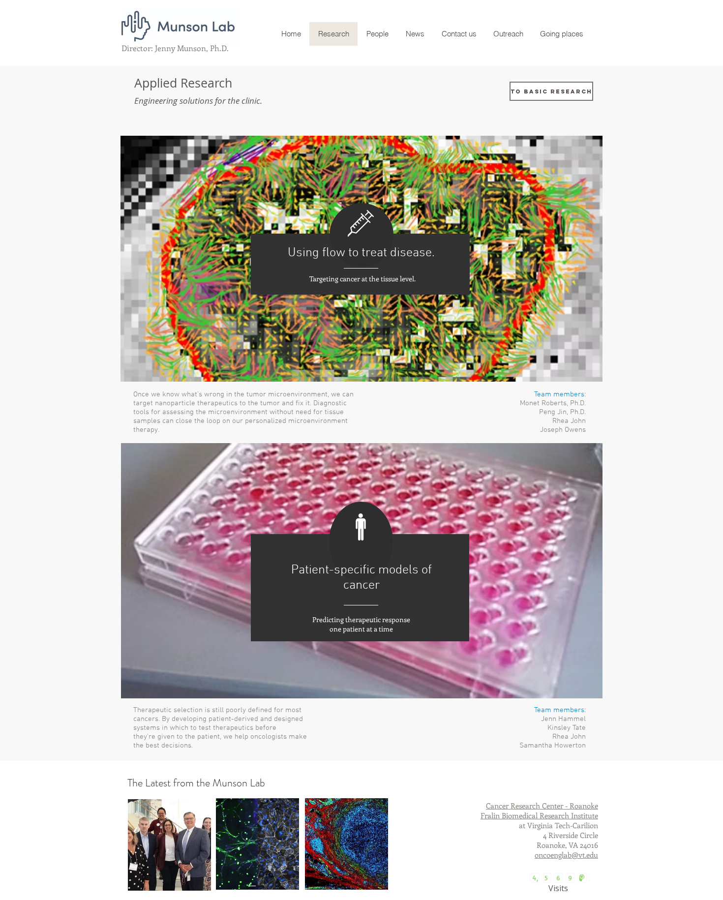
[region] (169, 845)
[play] (582, 689)
